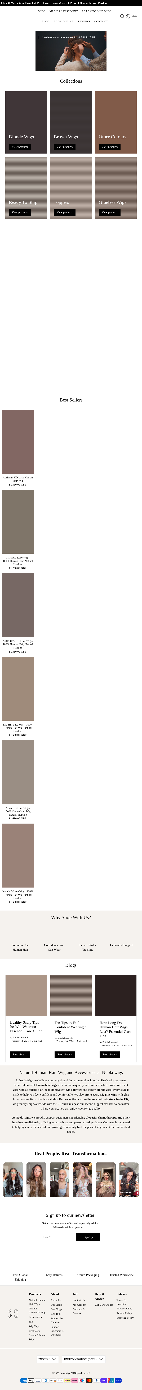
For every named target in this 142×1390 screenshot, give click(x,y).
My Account (79, 1304)
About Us (56, 1300)
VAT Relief (57, 1314)
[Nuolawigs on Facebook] (9, 1312)
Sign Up (88, 1237)
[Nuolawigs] (17, 16)
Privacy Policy (124, 1308)
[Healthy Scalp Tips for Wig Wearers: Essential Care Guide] (26, 995)
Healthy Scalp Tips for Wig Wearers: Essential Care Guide (26, 1026)
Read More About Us (105, 381)
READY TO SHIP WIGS (96, 11)
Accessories (35, 1317)
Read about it (20, 1054)
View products (20, 146)
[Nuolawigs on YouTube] (16, 1317)
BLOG (46, 21)
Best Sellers (71, 400)
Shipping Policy (125, 1317)
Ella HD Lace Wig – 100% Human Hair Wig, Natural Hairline (18, 728)
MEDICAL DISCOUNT (64, 11)
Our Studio (57, 1304)
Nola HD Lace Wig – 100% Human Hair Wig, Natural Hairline (17, 894)
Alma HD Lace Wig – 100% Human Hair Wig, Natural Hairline (18, 811)
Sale (31, 1321)
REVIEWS (84, 21)
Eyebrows (34, 1330)
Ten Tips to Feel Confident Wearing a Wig (70, 1026)
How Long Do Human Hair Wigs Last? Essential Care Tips (115, 1029)
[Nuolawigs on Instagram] (16, 1312)
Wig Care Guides (104, 1304)
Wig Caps (34, 1326)
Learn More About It (35, 271)
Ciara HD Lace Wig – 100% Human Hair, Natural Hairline (18, 561)
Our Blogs (56, 1309)
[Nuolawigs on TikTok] (9, 1317)
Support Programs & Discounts (57, 1331)
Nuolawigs (65, 1373)
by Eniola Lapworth (19, 1037)
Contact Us (79, 1300)
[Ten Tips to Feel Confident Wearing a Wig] (71, 995)
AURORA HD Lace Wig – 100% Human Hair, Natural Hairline (18, 644)
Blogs (71, 965)
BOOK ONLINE (63, 21)
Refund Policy (124, 1313)
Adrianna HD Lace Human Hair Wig (18, 479)
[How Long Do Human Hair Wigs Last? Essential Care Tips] (116, 995)
